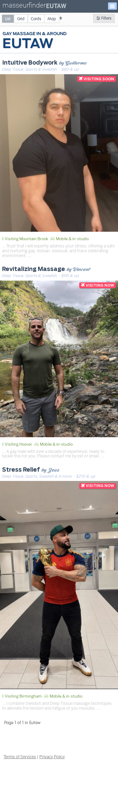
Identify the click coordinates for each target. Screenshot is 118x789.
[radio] (8, 18)
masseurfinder (24, 6)
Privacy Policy (52, 756)
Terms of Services (20, 756)
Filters (105, 18)
